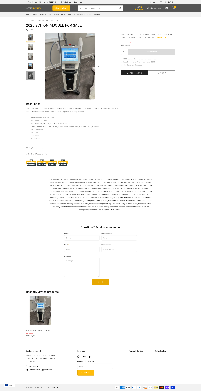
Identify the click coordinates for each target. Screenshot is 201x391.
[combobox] (9, 385)
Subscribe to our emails (85, 362)
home (28, 15)
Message (68, 256)
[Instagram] (78, 357)
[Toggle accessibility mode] (161, 2)
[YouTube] (84, 357)
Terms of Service (136, 351)
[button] (98, 66)
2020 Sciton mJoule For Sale (39, 330)
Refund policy (160, 351)
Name (66, 233)
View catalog (60, 8)
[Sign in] (167, 8)
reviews (43, 15)
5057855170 (34, 366)
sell (50, 15)
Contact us (153, 2)
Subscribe (85, 373)
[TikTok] (90, 357)
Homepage (30, 20)
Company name (106, 233)
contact (97, 15)
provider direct (59, 15)
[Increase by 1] (126, 50)
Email (66, 245)
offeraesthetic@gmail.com (40, 370)
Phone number (106, 245)
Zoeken (120, 8)
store (35, 15)
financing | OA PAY (84, 15)
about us (71, 15)
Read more (161, 37)
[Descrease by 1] (126, 54)
